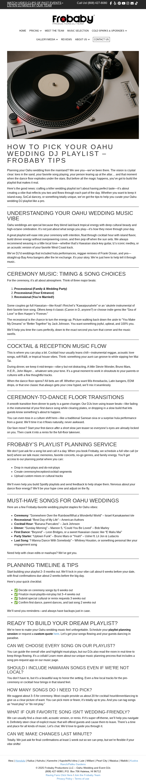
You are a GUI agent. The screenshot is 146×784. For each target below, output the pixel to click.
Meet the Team (54, 30)
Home (22, 30)
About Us (81, 39)
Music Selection (78, 30)
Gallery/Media (45, 39)
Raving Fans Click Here (59, 775)
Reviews (66, 39)
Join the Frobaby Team (87, 775)
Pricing (34, 30)
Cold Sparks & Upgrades (108, 30)
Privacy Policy (64, 778)
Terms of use (82, 778)
